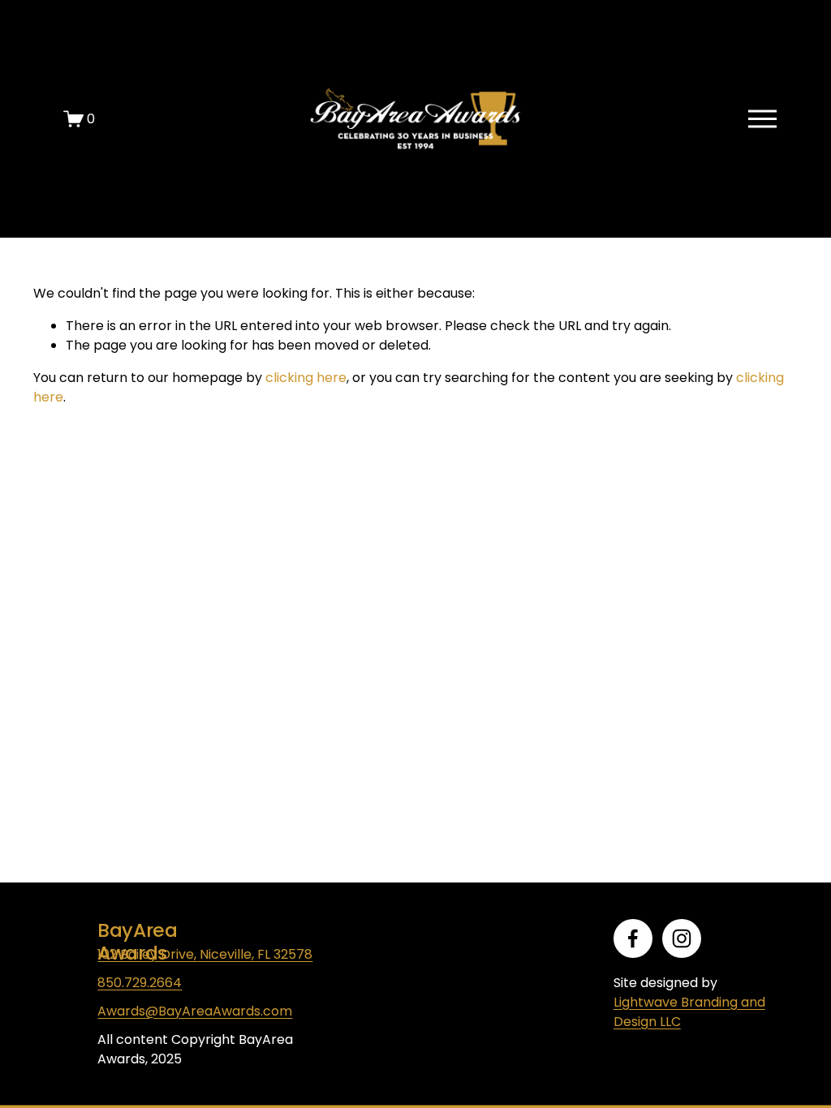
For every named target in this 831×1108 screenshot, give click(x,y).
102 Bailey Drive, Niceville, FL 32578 (204, 954)
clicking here (306, 377)
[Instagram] (681, 938)
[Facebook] (633, 938)
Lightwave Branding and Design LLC (689, 1012)
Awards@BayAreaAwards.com (194, 1011)
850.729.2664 (139, 982)
